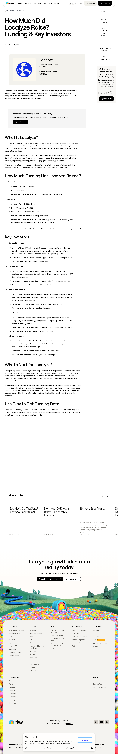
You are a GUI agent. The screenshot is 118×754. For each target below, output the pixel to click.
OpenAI (11, 681)
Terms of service (99, 684)
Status (95, 646)
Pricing (32, 667)
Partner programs (78, 640)
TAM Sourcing (14, 655)
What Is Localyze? (103, 21)
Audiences (33, 651)
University (75, 633)
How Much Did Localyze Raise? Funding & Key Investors (43, 10)
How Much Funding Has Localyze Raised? (104, 32)
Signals (32, 654)
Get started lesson (79, 630)
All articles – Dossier (13, 10)
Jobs (94, 640)
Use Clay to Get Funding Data (106, 58)
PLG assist (12, 640)
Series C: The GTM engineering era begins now (57, 646)
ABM (10, 636)
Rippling (12, 700)
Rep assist (12, 643)
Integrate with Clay (100, 643)
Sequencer (34, 643)
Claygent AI (34, 630)
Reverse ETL (13, 646)
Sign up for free (71, 412)
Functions (33, 661)
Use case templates (79, 636)
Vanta (11, 684)
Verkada (12, 687)
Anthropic (12, 693)
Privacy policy (98, 681)
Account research (15, 633)
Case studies (13, 703)
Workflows (34, 658)
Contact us (97, 630)
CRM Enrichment (15, 652)
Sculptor (33, 636)
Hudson (69, 723)
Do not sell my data (100, 687)
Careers (96, 636)
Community (76, 643)
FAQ (73, 646)
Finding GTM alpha (58, 635)
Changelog (34, 670)
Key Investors (105, 42)
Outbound (12, 649)
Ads (31, 640)
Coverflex (12, 697)
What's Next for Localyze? (106, 49)
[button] (102, 496)
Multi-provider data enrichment (37, 647)
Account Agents (36, 633)
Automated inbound (16, 630)
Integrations (34, 664)
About (95, 633)
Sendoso (12, 690)
